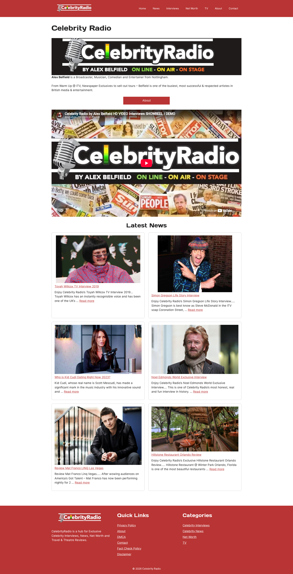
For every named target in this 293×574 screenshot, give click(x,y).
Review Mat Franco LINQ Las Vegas (79, 468)
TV (206, 8)
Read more (86, 301)
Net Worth (192, 8)
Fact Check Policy (129, 548)
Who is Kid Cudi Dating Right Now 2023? (82, 377)
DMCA (121, 537)
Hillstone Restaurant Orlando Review (176, 454)
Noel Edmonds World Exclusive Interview (179, 377)
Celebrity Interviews (196, 525)
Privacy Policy (126, 525)
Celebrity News (193, 531)
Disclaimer (124, 554)
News (156, 8)
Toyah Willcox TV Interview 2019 (77, 286)
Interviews (172, 8)
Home (142, 8)
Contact (233, 8)
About (218, 8)
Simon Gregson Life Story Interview (175, 295)
